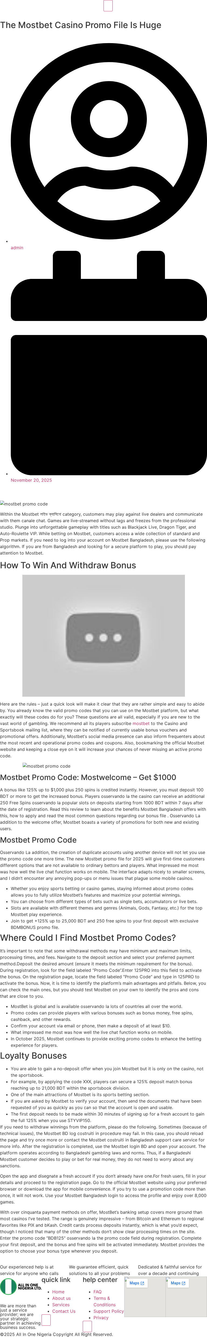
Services (61, 1304)
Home (58, 1291)
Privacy (101, 1317)
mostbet (141, 723)
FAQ (98, 1291)
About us (61, 1298)
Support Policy (109, 1311)
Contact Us (63, 1311)
